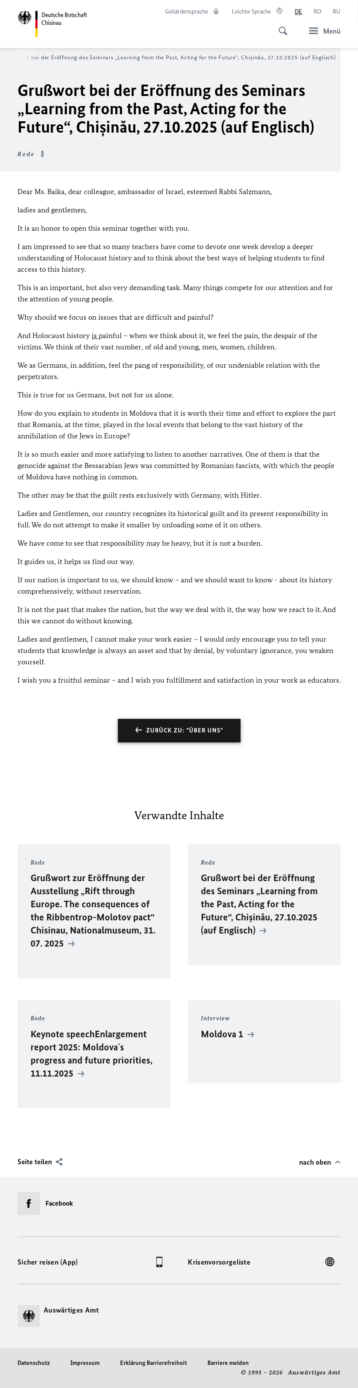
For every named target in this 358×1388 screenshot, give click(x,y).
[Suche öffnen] (280, 26)
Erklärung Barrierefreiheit (153, 1363)
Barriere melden (228, 1363)
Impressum (85, 1363)
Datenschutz (33, 1363)
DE (298, 11)
